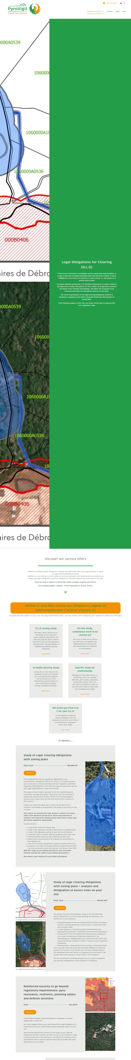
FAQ (124, 11)
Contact (110, 11)
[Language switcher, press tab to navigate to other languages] (122, 3)
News (118, 11)
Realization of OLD (94, 11)
